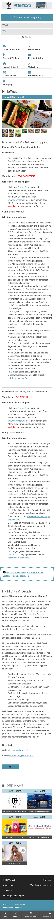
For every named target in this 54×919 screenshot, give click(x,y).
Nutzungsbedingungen (13, 895)
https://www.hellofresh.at (19, 750)
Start (5, 916)
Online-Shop (23, 187)
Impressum (8, 885)
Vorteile (16, 916)
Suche (28, 37)
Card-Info (46, 880)
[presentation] (5, 114)
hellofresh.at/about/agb (18, 378)
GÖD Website (9, 880)
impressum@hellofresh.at (21, 756)
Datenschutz (9, 890)
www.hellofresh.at (16, 200)
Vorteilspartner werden (40, 885)
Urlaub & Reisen (30, 916)
